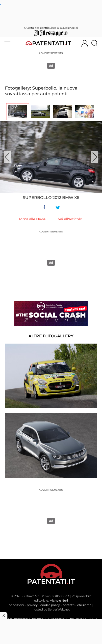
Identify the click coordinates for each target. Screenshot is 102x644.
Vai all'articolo (70, 219)
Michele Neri (59, 600)
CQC (91, 619)
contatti (69, 605)
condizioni (16, 605)
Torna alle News (32, 219)
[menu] (7, 43)
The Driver (76, 619)
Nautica (37, 619)
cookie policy (50, 605)
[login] (84, 43)
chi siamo (84, 605)
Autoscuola (55, 619)
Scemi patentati (16, 619)
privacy (32, 605)
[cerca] (96, 43)
